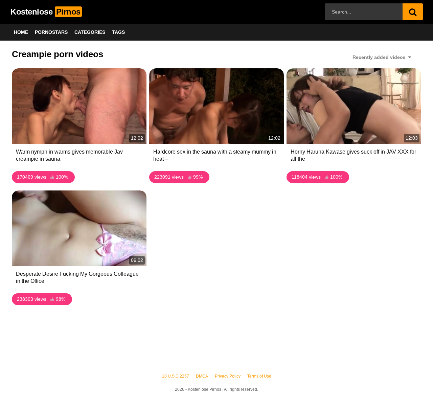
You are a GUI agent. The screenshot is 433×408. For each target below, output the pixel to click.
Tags (118, 32)
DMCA (202, 376)
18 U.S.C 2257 (175, 376)
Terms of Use (259, 376)
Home (21, 32)
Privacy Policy (228, 376)
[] (413, 11)
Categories (89, 32)
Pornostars (51, 32)
